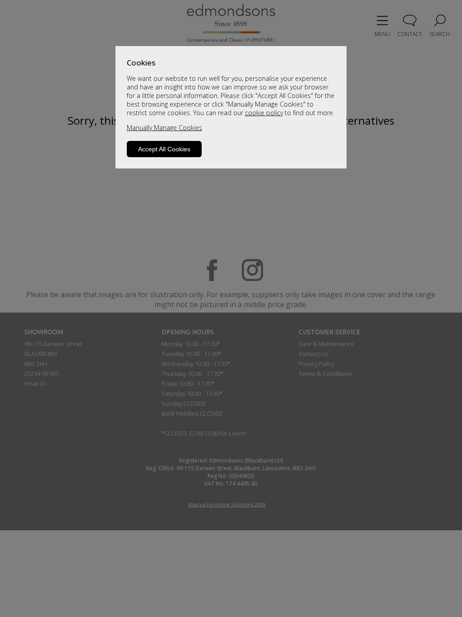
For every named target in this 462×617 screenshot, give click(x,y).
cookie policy (264, 112)
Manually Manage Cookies (164, 127)
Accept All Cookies (164, 149)
